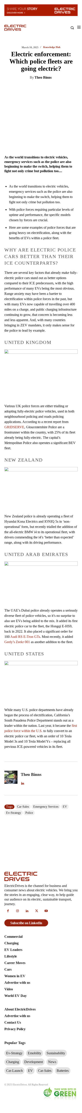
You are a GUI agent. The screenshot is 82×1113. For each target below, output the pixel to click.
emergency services (45, 806)
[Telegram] (62, 88)
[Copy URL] (72, 88)
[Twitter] (32, 88)
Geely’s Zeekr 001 (17, 642)
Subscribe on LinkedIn (26, 923)
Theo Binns (43, 77)
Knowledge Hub (51, 47)
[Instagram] (17, 911)
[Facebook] (42, 88)
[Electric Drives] (22, 28)
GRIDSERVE (14, 427)
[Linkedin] (22, 88)
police (29, 812)
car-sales (23, 806)
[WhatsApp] (52, 88)
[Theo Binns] (10, 778)
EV (65, 806)
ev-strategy (13, 812)
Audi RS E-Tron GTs (25, 637)
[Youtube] (46, 911)
